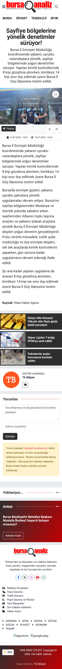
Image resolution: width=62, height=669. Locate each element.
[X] (25, 577)
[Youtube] (37, 577)
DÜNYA (38, 621)
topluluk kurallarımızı (36, 448)
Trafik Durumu (15, 595)
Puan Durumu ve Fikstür (20, 599)
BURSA (7, 18)
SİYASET (21, 18)
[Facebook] (18, 577)
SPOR (54, 18)
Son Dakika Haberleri (19, 607)
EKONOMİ (41, 624)
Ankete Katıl (13, 535)
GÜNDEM (11, 621)
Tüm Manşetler (15, 603)
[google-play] (39, 636)
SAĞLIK (10, 624)
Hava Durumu (15, 591)
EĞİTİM (52, 621)
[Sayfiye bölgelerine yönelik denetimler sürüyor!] (31, 106)
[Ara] (56, 7)
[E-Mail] (25, 385)
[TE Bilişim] (11, 379)
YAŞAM (10, 628)
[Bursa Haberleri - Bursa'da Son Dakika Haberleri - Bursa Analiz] (29, 6)
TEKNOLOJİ (38, 18)
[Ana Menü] (4, 6)
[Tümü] (57, 492)
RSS (9, 652)
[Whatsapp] (44, 577)
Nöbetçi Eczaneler (17, 588)
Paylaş (10, 128)
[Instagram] (31, 577)
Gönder (10, 436)
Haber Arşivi (14, 611)
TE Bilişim (28, 377)
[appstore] (21, 636)
